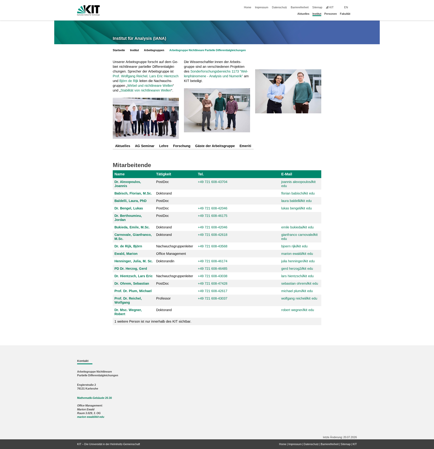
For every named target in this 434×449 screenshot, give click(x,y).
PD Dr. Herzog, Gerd (130, 268)
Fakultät (345, 13)
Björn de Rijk (128, 81)
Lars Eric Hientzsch (164, 76)
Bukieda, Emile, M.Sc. (132, 227)
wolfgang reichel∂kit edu (299, 298)
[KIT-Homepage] (88, 10)
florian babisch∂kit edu (298, 193)
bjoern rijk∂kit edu (294, 246)
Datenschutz (279, 7)
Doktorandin (165, 261)
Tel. (201, 174)
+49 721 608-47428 (212, 283)
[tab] (123, 146)
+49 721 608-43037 (212, 298)
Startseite (119, 50)
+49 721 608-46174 (212, 261)
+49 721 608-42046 (212, 208)
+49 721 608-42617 (212, 291)
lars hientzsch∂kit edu (297, 276)
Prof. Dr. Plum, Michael (133, 291)
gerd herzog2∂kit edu (297, 268)
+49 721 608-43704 (212, 182)
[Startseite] (355, 13)
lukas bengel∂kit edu (296, 208)
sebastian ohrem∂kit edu (299, 283)
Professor (163, 298)
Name (119, 174)
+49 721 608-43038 (212, 276)
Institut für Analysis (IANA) (139, 38)
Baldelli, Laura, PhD (130, 201)
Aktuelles (303, 13)
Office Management (171, 254)
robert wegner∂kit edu (297, 310)
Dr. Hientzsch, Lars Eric (133, 276)
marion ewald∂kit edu (297, 254)
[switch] (355, 7)
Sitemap (317, 7)
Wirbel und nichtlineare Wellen (150, 85)
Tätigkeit (163, 174)
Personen (330, 13)
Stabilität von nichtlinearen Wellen (146, 90)
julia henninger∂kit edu (298, 261)
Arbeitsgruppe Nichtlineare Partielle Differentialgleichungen (207, 50)
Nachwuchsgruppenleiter (174, 246)
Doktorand (164, 193)
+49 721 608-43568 (212, 246)
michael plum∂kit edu (297, 291)
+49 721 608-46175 (212, 216)
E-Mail (286, 174)
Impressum (261, 7)
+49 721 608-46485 (212, 268)
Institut (316, 13)
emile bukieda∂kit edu (297, 227)
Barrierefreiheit (300, 7)
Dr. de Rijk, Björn (128, 246)
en (346, 7)
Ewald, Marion (125, 254)
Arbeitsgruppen (154, 50)
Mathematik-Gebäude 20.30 (94, 397)
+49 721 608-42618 (212, 235)
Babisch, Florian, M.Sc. (133, 193)
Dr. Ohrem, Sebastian (131, 283)
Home (247, 7)
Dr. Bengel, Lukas (128, 208)
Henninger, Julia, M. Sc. (133, 261)
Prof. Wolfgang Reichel (130, 76)
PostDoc (162, 182)
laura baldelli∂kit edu (296, 201)
